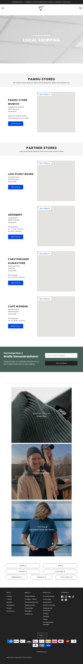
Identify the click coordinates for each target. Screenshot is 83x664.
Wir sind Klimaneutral (31, 602)
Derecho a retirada (49, 605)
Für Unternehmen (48, 596)
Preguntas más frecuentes (47, 609)
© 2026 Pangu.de (41, 652)
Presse (45, 619)
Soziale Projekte (30, 596)
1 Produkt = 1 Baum (31, 599)
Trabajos (45, 613)
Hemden (9, 602)
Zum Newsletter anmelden (48, 623)
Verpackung (28, 614)
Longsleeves (11, 605)
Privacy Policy (18, 657)
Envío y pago (47, 599)
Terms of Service (27, 657)
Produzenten (29, 608)
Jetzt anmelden (61, 363)
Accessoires (10, 611)
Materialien (28, 611)
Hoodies (9, 596)
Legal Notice (10, 657)
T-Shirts (9, 599)
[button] (42, 635)
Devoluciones (47, 602)
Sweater (9, 608)
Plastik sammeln (30, 605)
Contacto (46, 616)
